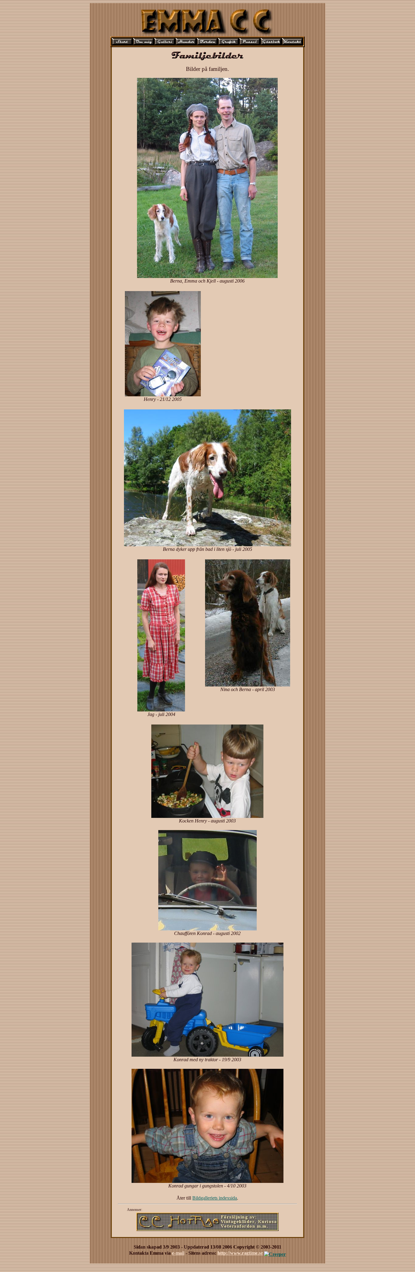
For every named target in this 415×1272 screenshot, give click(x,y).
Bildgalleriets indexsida (214, 1198)
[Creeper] (275, 1253)
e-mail (178, 1253)
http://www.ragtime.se (240, 1253)
